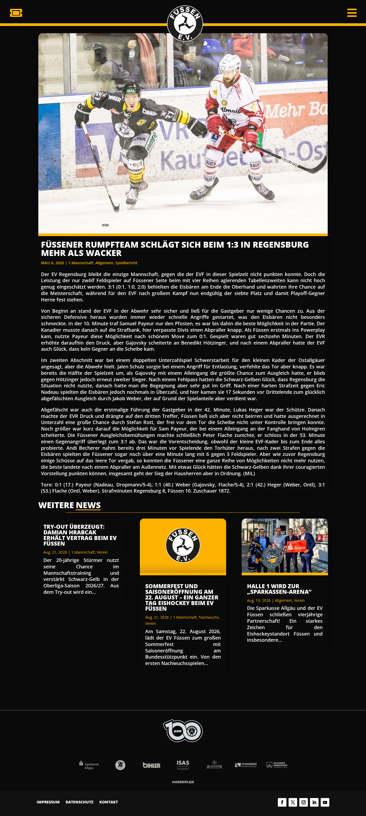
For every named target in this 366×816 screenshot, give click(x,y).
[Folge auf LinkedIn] (314, 802)
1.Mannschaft (80, 262)
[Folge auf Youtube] (325, 802)
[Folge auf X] (293, 802)
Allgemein (104, 262)
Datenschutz (80, 802)
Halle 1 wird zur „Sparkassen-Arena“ (279, 588)
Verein (102, 552)
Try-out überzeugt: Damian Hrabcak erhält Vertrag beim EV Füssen (80, 535)
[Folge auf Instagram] (303, 802)
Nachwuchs (209, 617)
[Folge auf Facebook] (282, 802)
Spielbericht (126, 262)
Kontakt (108, 802)
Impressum (48, 802)
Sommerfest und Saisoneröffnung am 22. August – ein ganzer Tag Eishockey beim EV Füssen (181, 597)
